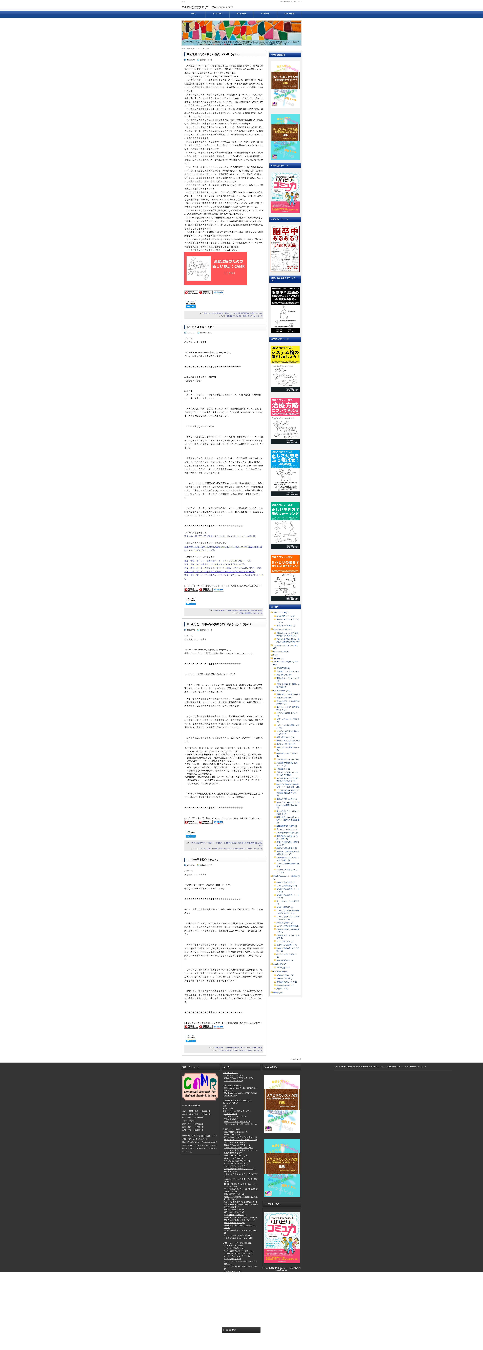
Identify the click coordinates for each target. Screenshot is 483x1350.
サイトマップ (297, 1)
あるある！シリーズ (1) (285, 626)
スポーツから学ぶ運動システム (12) (238, 1148)
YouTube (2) (278, 658)
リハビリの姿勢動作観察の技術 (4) (238, 1235)
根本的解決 (235, 1047)
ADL (249, 610)
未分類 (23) (277, 993)
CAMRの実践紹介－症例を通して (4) (238, 1277)
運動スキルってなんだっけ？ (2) (237, 1122)
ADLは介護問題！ (246, 613)
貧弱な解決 (250, 843)
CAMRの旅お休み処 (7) (285, 882)
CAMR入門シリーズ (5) (285, 616)
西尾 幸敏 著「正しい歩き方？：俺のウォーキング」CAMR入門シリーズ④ (219, 572)
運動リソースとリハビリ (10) (288, 741)
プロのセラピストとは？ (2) (287, 759)
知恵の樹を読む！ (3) (284, 960)
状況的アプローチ (225, 610)
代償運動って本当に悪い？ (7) (236, 1163)
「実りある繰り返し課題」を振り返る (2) (240, 1124)
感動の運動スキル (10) (285, 737)
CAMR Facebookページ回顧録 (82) (237, 1243)
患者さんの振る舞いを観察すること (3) (239, 1220)
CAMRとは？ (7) (283, 968)
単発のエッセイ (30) (284, 698)
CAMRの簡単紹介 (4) (284, 907)
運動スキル (221, 843)
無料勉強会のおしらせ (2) (286, 982)
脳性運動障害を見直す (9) (286, 826)
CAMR (216, 610)
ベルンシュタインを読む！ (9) (236, 1290)
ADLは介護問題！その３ (201, 327)
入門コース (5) (282, 989)
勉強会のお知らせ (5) (284, 975)
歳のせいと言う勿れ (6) (285, 744)
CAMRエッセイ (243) (281, 691)
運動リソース (212, 843)
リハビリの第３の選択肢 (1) (287, 926)
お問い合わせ (289, 14)
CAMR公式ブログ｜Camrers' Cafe (207, 7)
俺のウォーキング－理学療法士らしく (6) (240, 1140)
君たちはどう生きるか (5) (286, 829)
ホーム (282, 1)
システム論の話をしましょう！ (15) (238, 1238)
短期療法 (235, 610)
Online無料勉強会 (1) (284, 985)
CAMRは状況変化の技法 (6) (287, 833)
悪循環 (260, 610)
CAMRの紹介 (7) (280, 964)
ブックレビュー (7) (280, 613)
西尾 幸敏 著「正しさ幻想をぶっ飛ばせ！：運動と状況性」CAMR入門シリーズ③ (222, 568)
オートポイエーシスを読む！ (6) (237, 1256)
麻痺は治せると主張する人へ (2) (237, 1161)
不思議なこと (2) (283, 769)
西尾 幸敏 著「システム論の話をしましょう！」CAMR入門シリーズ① (217, 561)
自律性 (215, 313)
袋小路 (244, 843)
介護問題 (254, 610)
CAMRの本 (265, 14)
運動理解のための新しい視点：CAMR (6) (240, 1217)
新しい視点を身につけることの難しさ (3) (240, 1202)
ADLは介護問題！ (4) (284, 941)
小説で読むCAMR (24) (282, 629)
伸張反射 (253, 313)
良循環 (245, 610)
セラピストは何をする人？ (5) (236, 1142)
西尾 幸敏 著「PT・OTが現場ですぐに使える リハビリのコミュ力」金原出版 (219, 536)
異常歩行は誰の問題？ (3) (286, 848)
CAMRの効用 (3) (283, 668)
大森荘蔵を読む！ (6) (284, 923)
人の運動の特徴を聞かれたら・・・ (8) (239, 1169)
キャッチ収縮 (232, 313)
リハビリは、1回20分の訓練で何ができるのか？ (214, 848)
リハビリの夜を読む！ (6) (286, 886)
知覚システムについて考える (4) (237, 1145)
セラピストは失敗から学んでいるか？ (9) (240, 1150)
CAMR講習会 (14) (280, 972)
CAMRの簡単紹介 (225, 1050)
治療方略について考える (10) (288, 694)
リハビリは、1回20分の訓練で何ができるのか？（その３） (220, 624)
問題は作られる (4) (284, 675)
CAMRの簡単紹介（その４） (203, 859)
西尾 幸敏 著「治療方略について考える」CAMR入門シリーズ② (214, 564)
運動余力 (229, 843)
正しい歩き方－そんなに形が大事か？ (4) (240, 1137)
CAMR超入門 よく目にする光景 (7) (238, 1279)
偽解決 (220, 313)
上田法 (225, 313)
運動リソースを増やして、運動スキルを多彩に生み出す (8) (287, 805)
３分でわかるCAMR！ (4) (286, 945)
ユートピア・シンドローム (248, 1047)
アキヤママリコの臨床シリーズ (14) (237, 1111)
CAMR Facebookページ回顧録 (241, 848)
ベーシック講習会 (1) (284, 979)
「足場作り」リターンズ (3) (287, 671)
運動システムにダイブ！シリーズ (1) (238, 1078)
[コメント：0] (257, 316)
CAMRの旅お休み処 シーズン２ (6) (238, 1251)
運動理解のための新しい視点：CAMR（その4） (214, 54)
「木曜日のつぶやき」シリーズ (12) (237, 1100)
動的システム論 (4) (280, 651)
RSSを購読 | (289, 1)
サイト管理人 (241, 14)
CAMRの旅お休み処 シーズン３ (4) (238, 1253)
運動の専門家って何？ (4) (286, 799)
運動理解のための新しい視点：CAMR (239, 316)
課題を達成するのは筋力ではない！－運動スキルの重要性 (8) (287, 819)
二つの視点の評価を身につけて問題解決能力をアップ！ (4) (287, 793)
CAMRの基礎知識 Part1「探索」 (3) (238, 1287)
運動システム (208, 313)
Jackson (259, 313)
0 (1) (275, 655)
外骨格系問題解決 (244, 313)
